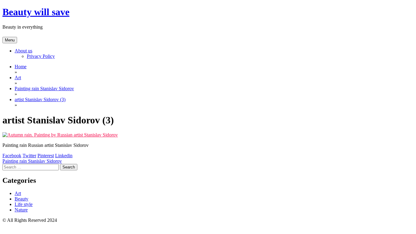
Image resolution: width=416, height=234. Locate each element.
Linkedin (63, 155)
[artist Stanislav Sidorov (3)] (60, 134)
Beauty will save (35, 11)
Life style (24, 204)
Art (18, 193)
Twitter (29, 155)
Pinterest (45, 155)
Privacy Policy (41, 56)
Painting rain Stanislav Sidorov (32, 161)
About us (23, 50)
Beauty (21, 198)
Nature (21, 209)
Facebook (11, 155)
